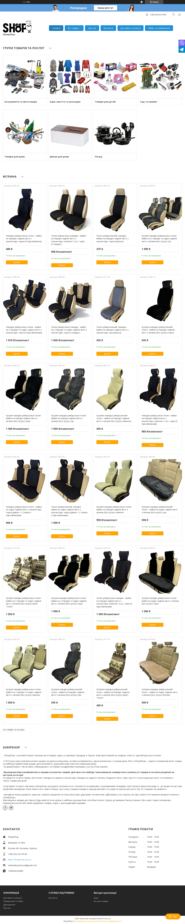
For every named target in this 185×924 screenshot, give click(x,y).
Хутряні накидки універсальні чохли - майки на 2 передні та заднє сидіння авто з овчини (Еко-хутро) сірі (160, 238)
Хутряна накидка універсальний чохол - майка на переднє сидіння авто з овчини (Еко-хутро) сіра (67, 692)
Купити (17, 262)
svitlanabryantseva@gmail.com (22, 865)
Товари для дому (14, 156)
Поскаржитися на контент (86, 921)
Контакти (108, 28)
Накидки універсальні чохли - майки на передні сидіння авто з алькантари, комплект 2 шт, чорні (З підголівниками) (159, 419)
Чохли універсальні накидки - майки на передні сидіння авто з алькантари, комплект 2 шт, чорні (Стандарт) (68, 240)
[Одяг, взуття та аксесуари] (69, 76)
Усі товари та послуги (13, 729)
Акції (96, 898)
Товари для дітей (105, 101)
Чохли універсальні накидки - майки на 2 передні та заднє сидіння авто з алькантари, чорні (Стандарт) (69, 330)
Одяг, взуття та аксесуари (65, 101)
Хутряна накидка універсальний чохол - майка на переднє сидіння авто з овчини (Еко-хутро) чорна (158, 330)
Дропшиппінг (9, 904)
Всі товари (73, 28)
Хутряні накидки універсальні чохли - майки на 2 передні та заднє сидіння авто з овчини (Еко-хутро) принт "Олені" (24, 602)
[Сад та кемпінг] (160, 76)
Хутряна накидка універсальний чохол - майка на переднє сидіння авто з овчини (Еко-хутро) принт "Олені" (112, 693)
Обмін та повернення (159, 28)
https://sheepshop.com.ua (19, 859)
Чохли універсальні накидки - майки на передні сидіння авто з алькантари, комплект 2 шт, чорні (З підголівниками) (114, 602)
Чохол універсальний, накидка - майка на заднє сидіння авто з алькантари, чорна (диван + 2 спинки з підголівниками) (69, 511)
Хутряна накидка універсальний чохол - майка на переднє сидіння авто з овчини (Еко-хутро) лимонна (113, 418)
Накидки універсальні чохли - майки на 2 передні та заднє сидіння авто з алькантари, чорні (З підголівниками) (24, 330)
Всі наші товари (101, 901)
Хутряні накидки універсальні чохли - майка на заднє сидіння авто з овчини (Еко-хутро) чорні (160, 601)
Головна (56, 28)
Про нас (92, 28)
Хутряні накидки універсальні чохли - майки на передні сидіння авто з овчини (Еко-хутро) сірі (69, 418)
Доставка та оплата (130, 28)
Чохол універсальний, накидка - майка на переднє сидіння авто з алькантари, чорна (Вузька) (112, 238)
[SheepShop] (17, 26)
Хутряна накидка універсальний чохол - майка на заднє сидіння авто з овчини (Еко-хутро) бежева (159, 692)
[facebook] (5, 808)
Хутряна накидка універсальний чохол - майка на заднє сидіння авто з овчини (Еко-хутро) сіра (159, 509)
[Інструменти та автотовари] (24, 76)
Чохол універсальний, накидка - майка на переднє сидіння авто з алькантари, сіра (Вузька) (112, 330)
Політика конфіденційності (110, 921)
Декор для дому (59, 156)
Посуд (98, 156)
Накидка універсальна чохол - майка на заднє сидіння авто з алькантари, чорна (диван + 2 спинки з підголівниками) (24, 511)
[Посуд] (115, 131)
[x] (11, 808)
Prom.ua (107, 918)
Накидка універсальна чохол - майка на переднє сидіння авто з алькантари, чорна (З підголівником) (24, 238)
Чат (175, 916)
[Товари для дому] (24, 131)
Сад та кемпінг (148, 101)
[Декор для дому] (69, 131)
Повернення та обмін (13, 901)
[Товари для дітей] (115, 76)
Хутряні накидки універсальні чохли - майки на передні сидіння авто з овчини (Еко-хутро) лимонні (114, 509)
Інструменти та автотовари (20, 101)
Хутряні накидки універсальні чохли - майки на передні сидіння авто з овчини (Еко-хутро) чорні (24, 418)
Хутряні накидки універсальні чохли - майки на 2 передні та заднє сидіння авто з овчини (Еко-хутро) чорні (69, 601)
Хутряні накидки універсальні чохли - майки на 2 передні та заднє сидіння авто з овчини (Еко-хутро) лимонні (24, 692)
